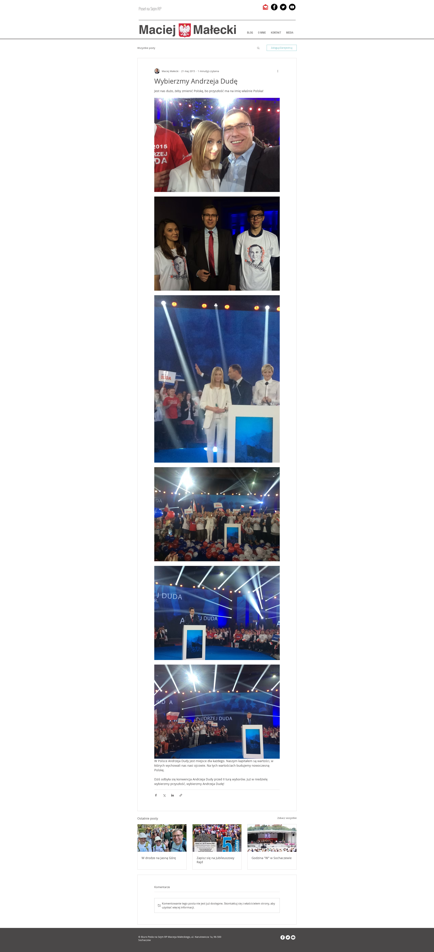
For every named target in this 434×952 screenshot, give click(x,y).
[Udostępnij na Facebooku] (155, 795)
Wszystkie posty (146, 47)
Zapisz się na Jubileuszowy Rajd (215, 860)
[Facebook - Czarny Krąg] (274, 7)
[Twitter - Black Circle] (283, 7)
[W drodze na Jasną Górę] (161, 838)
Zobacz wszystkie (287, 818)
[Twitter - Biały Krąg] (288, 937)
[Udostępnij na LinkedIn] (172, 795)
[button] (258, 47)
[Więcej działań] (278, 71)
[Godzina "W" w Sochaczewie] (272, 838)
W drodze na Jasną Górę (159, 858)
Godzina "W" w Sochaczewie (272, 858)
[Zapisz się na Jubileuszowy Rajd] (217, 838)
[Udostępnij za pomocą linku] (180, 795)
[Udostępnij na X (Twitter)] (164, 795)
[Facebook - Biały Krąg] (282, 937)
